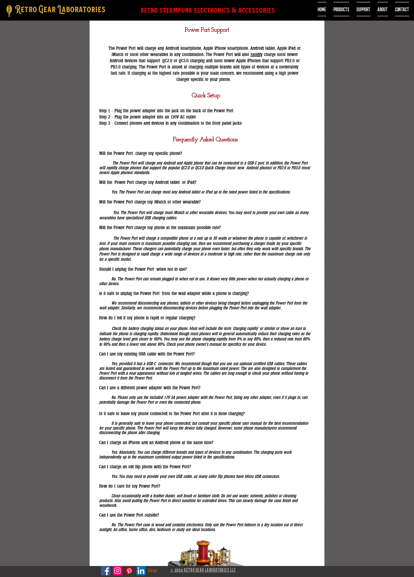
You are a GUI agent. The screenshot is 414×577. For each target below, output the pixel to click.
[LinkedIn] (141, 570)
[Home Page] (9, 11)
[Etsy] (152, 570)
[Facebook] (105, 570)
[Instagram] (117, 570)
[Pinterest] (129, 570)
